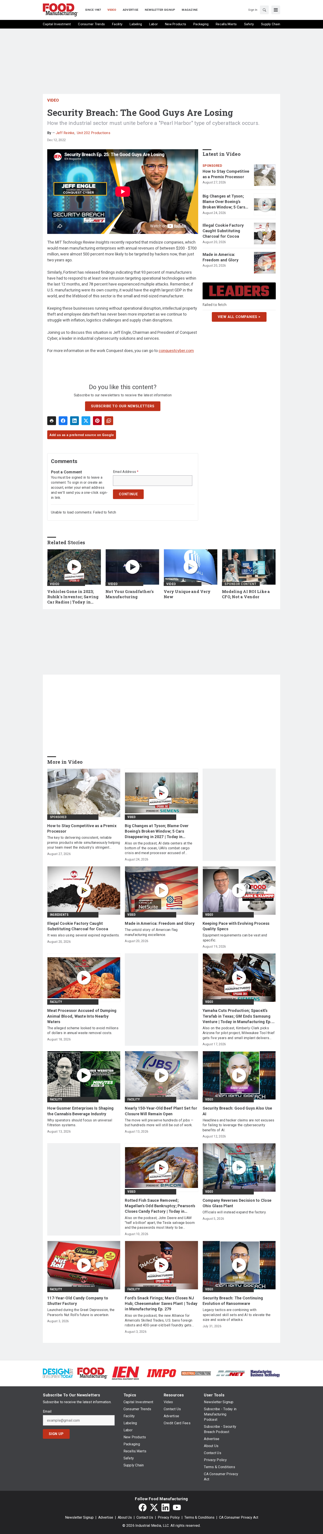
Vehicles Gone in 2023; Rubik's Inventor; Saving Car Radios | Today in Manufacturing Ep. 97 (72, 597)
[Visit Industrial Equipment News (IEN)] (125, 1373)
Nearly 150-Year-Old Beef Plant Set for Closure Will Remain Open (161, 1111)
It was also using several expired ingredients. (83, 935)
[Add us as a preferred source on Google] (108, 420)
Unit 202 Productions (93, 133)
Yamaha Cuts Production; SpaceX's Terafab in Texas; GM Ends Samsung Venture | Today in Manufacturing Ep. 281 (237, 1016)
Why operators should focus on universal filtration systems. (79, 1122)
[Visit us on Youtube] (177, 1507)
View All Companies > (239, 316)
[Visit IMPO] (161, 1373)
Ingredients (59, 914)
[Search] (264, 9)
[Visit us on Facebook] (143, 1507)
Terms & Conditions (199, 1517)
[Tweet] (86, 420)
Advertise (105, 1517)
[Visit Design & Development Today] (58, 1373)
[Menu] (275, 9)
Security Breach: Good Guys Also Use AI (237, 1111)
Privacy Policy (169, 1517)
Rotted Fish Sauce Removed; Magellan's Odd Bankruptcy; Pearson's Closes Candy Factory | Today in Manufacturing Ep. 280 (160, 1206)
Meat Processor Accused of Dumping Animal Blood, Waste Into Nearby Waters (81, 1016)
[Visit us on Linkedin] (165, 1507)
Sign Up (56, 1434)
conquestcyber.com (176, 350)
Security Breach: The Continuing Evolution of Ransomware (233, 1301)
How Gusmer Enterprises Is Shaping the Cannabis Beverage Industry (80, 1111)
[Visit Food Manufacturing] (92, 1373)
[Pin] (97, 420)
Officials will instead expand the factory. (235, 1212)
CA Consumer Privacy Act (238, 1517)
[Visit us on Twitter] (154, 1507)
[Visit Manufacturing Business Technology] (265, 1373)
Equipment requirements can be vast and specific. (235, 937)
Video (53, 100)
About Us (125, 1517)
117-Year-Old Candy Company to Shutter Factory (77, 1301)
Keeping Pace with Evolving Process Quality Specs (236, 926)
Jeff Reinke (65, 133)
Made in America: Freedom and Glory (220, 257)
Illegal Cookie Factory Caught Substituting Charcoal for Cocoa (223, 231)
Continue (128, 494)
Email (47, 1411)
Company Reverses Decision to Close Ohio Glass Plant (237, 1203)
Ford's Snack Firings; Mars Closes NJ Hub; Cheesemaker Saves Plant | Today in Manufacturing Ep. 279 (161, 1303)
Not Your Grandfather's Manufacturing (129, 594)
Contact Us (144, 1517)
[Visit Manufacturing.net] (231, 1373)
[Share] (63, 420)
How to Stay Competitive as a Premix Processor (226, 174)
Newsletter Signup (79, 1517)
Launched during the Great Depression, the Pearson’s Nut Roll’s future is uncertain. (80, 1312)
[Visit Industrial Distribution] (196, 1373)
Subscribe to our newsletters (122, 406)
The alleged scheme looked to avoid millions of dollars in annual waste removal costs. (82, 1030)
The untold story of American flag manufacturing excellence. (151, 932)
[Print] (51, 420)
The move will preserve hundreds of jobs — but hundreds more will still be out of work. (159, 1122)
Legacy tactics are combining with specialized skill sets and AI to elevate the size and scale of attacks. (237, 1315)
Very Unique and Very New (187, 594)
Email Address (126, 472)
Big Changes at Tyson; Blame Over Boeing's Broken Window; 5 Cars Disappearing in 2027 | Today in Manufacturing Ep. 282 (225, 202)
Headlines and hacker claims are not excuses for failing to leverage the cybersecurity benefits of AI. (238, 1125)
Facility (56, 1002)
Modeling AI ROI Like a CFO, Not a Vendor (246, 594)
